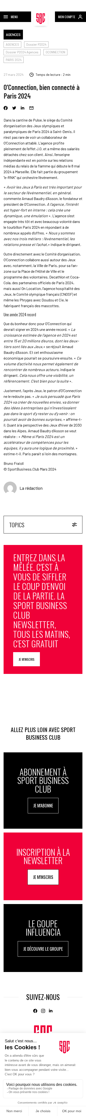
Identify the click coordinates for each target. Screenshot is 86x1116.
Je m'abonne (43, 805)
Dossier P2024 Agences (22, 52)
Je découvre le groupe (43, 949)
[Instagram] (43, 1011)
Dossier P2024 (36, 44)
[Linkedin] (23, 108)
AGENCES (13, 35)
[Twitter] (14, 108)
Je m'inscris (26, 659)
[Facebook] (6, 108)
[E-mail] (31, 108)
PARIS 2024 (14, 60)
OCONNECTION (55, 52)
